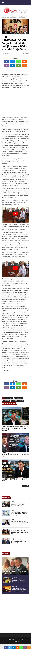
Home (3, 16)
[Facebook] (6, 61)
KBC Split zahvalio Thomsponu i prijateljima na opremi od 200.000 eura (19, 532)
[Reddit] (24, 61)
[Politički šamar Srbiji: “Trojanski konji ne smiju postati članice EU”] (6, 522)
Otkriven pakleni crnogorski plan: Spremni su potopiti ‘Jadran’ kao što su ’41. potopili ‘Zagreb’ (19, 513)
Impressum (20, 639)
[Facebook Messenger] (12, 61)
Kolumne (14, 577)
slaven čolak (6, 400)
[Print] (24, 65)
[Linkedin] (12, 65)
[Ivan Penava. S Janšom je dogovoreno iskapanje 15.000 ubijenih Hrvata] (6, 541)
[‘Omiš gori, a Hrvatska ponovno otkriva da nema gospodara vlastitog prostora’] (7, 589)
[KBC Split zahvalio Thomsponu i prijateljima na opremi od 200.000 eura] (6, 532)
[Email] (18, 65)
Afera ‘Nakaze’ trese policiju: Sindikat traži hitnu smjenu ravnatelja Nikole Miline (18, 504)
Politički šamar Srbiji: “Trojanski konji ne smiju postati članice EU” (19, 522)
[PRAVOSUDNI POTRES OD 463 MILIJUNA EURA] (15, 469)
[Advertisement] (15, 102)
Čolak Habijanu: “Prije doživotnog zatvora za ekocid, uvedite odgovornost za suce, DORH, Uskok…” (15, 454)
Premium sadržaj (9, 16)
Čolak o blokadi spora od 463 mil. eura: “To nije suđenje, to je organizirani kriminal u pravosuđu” (15, 428)
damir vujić (9, 398)
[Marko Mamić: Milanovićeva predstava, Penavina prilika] (15, 566)
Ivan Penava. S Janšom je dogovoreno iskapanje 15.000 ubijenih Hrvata (18, 541)
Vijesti (12, 501)
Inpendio (17, 641)
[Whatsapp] (18, 61)
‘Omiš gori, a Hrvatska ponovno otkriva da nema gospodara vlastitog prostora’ (20, 589)
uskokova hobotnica (17, 400)
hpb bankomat (18, 398)
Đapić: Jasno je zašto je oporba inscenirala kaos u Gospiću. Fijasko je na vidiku (19, 580)
